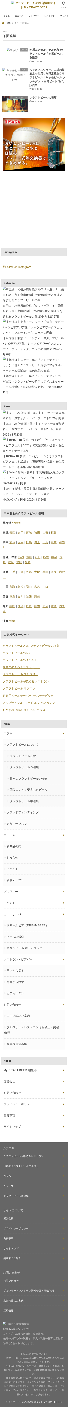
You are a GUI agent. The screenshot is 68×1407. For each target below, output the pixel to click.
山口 (45, 586)
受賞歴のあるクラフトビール (21, 667)
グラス (41, 709)
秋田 (37, 532)
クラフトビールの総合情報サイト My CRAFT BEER (35, 1402)
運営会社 (9, 1081)
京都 (29, 572)
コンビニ (29, 709)
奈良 (54, 572)
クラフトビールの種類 (44, 645)
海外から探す (15, 982)
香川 (20, 596)
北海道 (16, 522)
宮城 (29, 532)
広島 (37, 586)
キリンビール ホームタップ (24, 948)
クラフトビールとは (16, 645)
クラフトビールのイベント (20, 660)
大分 (45, 606)
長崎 (29, 606)
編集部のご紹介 (12, 1258)
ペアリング (48, 702)
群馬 (29, 542)
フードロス (32, 702)
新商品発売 (14, 846)
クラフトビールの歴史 (17, 652)
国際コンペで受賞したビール (29, 789)
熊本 (37, 606)
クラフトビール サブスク (19, 688)
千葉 (45, 542)
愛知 (28, 562)
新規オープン (15, 880)
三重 (12, 572)
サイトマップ (12, 1126)
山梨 (54, 557)
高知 (37, 596)
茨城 (12, 542)
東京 (54, 542)
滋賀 (20, 572)
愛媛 (29, 596)
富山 (29, 557)
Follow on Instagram (18, 267)
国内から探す (15, 970)
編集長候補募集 (17, 1044)
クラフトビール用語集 (24, 801)
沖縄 (12, 621)
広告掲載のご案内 (18, 1015)
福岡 (12, 606)
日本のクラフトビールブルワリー (22, 1166)
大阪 (37, 572)
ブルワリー (34, 16)
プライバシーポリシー (18, 1104)
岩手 (20, 532)
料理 (19, 709)
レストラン (49, 16)
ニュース (19, 16)
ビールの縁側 (15, 936)
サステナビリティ (44, 695)
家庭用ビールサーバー (17, 695)
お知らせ (12, 857)
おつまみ (8, 709)
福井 (46, 557)
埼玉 (37, 542)
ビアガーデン (15, 993)
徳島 (12, 596)
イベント (12, 869)
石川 (37, 557)
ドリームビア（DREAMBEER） (28, 925)
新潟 (21, 557)
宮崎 (54, 606)
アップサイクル (13, 702)
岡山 (29, 586)
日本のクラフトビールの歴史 (29, 778)
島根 (20, 586)
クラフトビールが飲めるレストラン (26, 681)
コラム (6, 16)
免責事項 (9, 1115)
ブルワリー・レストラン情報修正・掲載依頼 (31, 1030)
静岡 (19, 562)
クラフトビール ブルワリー (20, 674)
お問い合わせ (12, 1092)
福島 (54, 532)
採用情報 (8, 1310)
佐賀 (20, 606)
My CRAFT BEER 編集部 (20, 1070)
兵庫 (45, 572)
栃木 (20, 542)
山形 (45, 532)
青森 (12, 532)
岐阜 (11, 562)
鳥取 (12, 586)
